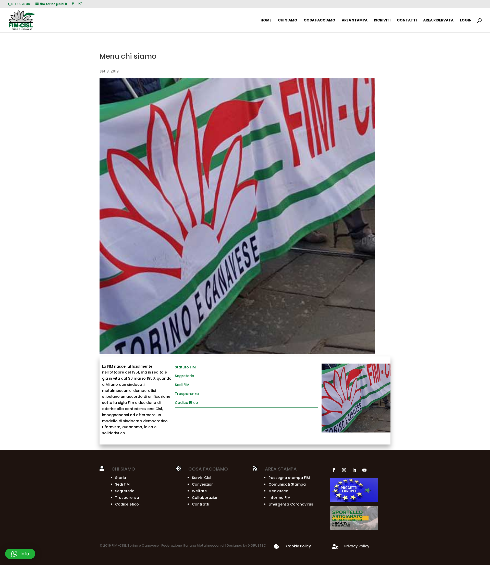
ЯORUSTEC (256, 545)
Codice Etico (186, 402)
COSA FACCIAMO (319, 20)
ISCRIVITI (382, 20)
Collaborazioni (205, 497)
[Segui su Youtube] (364, 470)
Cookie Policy (298, 546)
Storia (120, 477)
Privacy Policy (356, 546)
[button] (20, 554)
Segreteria (184, 375)
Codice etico (127, 504)
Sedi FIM (182, 384)
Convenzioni (203, 484)
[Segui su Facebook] (334, 470)
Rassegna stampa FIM (289, 477)
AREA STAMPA (355, 20)
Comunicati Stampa (287, 484)
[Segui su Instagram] (344, 470)
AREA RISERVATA (438, 20)
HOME (266, 20)
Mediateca (278, 491)
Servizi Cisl (201, 477)
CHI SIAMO (287, 20)
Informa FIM (279, 497)
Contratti (200, 504)
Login (466, 20)
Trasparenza (187, 393)
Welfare (199, 491)
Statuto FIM (185, 367)
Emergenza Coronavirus (290, 504)
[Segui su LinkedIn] (354, 470)
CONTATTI (407, 20)
